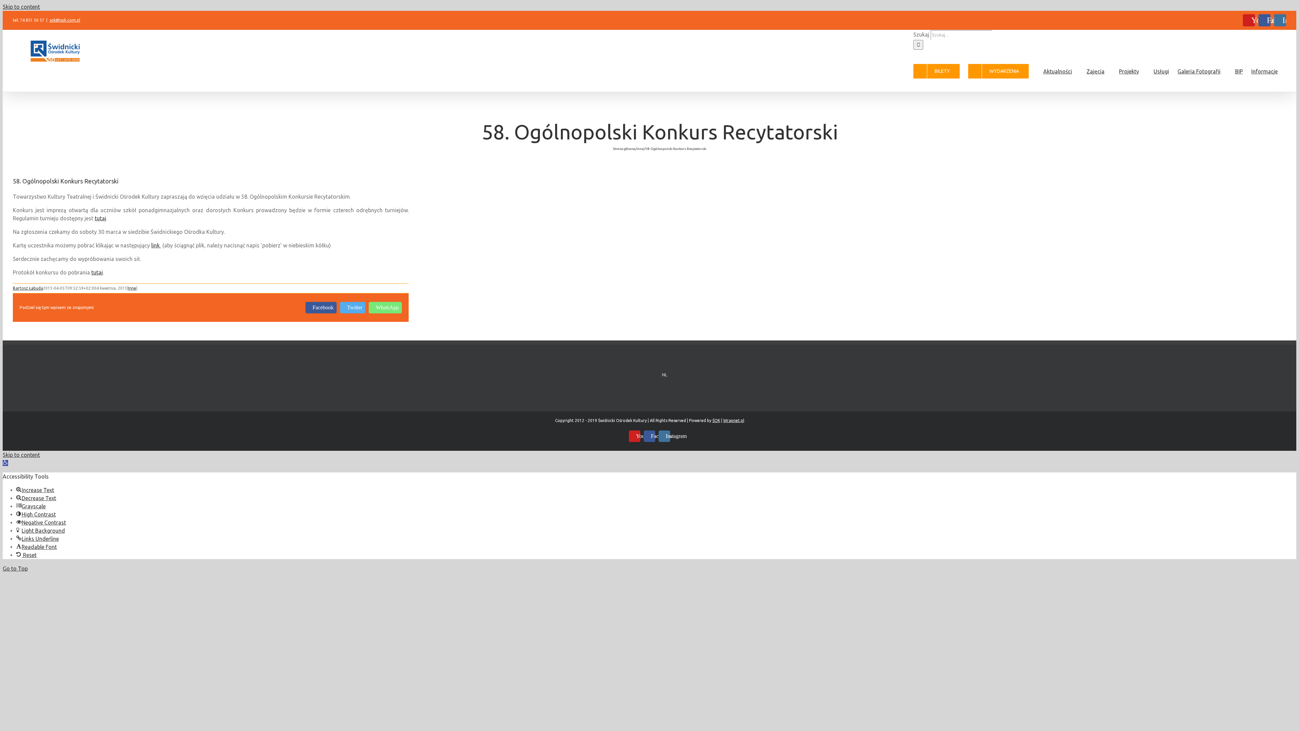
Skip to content (21, 7)
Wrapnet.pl (733, 420)
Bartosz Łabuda (28, 288)
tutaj (100, 218)
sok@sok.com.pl (64, 20)
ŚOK (716, 420)
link (156, 245)
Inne (132, 288)
